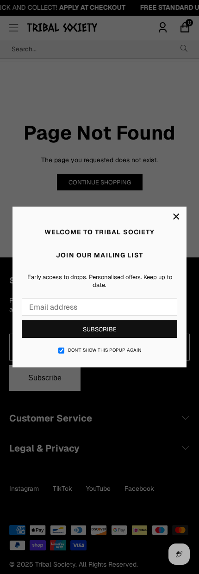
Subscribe (100, 329)
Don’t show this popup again (104, 350)
